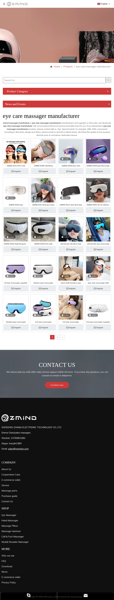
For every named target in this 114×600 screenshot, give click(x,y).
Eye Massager (8, 515)
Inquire (17, 171)
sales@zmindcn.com (18, 448)
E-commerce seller (10, 480)
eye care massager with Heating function (98, 283)
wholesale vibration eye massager (70, 244)
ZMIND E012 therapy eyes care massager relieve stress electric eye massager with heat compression (43, 205)
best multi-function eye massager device (71, 283)
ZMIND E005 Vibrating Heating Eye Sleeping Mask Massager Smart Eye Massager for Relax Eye (43, 166)
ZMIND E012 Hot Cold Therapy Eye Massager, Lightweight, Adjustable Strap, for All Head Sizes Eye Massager (16, 166)
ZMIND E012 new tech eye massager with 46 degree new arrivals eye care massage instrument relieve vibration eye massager (71, 205)
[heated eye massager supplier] (16, 307)
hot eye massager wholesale (71, 322)
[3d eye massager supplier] (16, 268)
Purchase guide (9, 496)
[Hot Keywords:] (108, 80)
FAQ (3, 561)
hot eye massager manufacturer (43, 322)
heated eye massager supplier (16, 322)
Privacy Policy (8, 582)
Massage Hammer (11, 531)
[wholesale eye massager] (98, 229)
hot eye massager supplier (98, 322)
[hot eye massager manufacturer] (43, 307)
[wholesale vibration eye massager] (71, 229)
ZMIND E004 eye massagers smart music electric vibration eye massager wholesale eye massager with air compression (16, 205)
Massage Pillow (9, 525)
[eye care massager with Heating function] (98, 268)
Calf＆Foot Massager (12, 536)
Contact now (57, 385)
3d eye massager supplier (15, 283)
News (4, 571)
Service (5, 485)
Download (6, 566)
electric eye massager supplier (43, 283)
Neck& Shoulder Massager (15, 542)
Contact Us (7, 501)
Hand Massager (9, 520)
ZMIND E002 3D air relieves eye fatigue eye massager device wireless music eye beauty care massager (98, 205)
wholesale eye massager (98, 244)
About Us (6, 469)
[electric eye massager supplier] (43, 268)
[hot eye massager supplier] (98, 307)
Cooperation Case (10, 474)
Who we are (7, 555)
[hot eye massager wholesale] (71, 307)
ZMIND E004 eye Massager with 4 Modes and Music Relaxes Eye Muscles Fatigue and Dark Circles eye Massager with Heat (98, 166)
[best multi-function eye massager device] (71, 268)
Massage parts (9, 490)
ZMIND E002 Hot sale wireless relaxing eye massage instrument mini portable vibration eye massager (43, 244)
